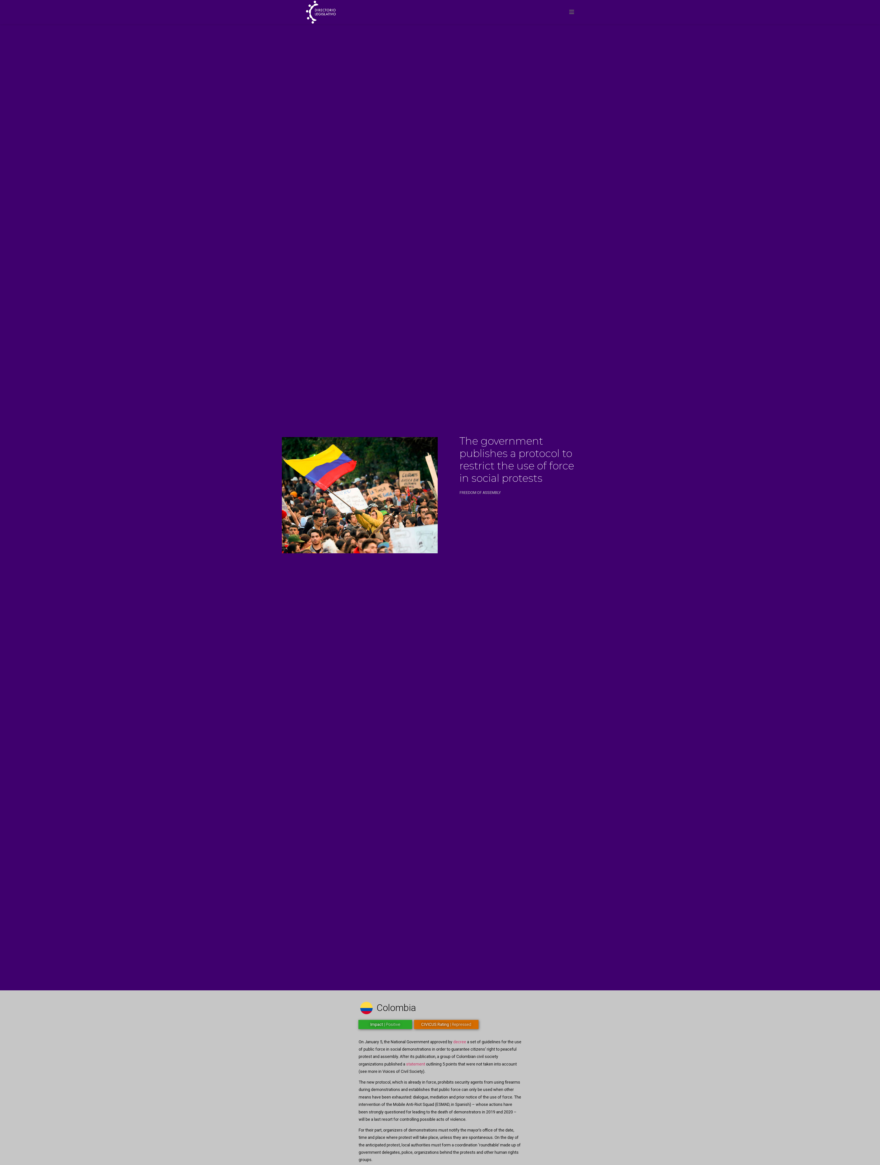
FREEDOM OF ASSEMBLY (480, 492)
